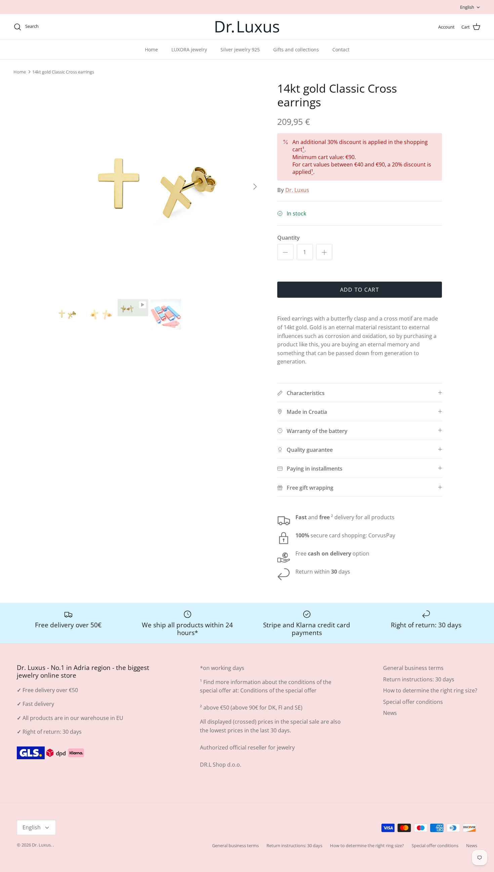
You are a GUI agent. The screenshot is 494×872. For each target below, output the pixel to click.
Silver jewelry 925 (240, 49)
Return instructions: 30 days (418, 679)
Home (151, 49)
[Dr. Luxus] (247, 27)
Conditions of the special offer (278, 690)
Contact (340, 49)
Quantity (288, 237)
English (467, 7)
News (390, 713)
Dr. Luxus (297, 190)
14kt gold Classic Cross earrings (63, 72)
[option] (157, 187)
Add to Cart (359, 289)
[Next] (255, 186)
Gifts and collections (296, 49)
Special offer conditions (413, 702)
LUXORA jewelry (189, 49)
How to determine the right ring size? (430, 690)
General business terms (413, 668)
